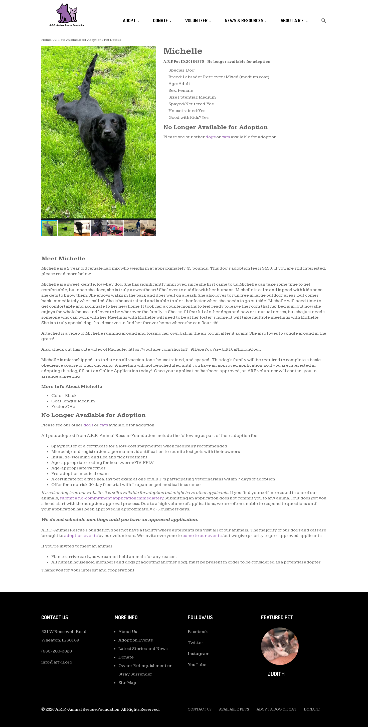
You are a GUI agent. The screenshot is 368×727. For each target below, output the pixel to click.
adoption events (81, 535)
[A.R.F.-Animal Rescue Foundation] (66, 14)
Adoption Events (135, 640)
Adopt (130, 20)
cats (226, 137)
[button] (151, 51)
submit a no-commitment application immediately (111, 498)
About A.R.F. (293, 20)
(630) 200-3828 (56, 651)
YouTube (197, 664)
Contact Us (200, 709)
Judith (276, 673)
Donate (161, 20)
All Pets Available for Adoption (77, 40)
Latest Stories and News (142, 648)
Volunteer (197, 20)
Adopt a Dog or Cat (276, 709)
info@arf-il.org (56, 662)
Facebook (198, 631)
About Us (127, 631)
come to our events (202, 535)
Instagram (199, 653)
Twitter (195, 642)
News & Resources (244, 20)
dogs (211, 137)
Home (46, 40)
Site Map (127, 682)
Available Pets (234, 709)
